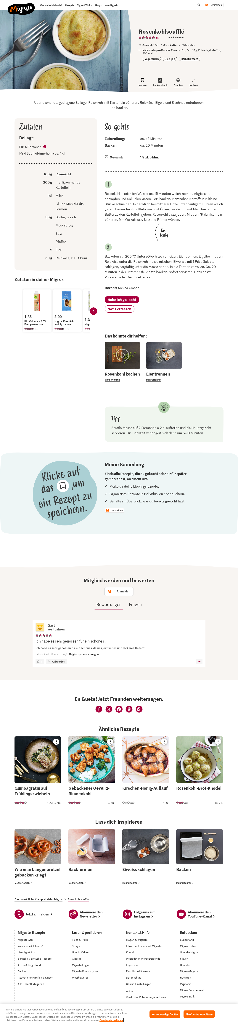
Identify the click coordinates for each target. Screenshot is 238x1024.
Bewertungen (108, 604)
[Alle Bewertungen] (147, 37)
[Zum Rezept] (38, 771)
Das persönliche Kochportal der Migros (38, 899)
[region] (119, 1014)
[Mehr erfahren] (122, 376)
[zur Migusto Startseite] (21, 6)
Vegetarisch (152, 58)
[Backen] (199, 857)
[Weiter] (93, 311)
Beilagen (170, 58)
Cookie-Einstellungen (138, 984)
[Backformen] (91, 857)
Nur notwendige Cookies (165, 1014)
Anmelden (216, 5)
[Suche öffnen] (199, 5)
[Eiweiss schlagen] (145, 857)
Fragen (135, 604)
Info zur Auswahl (45, 147)
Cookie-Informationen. (111, 1020)
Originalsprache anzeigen (84, 654)
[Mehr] (199, 661)
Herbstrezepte (189, 58)
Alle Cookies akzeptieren (199, 1014)
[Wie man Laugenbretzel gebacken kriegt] (38, 857)
